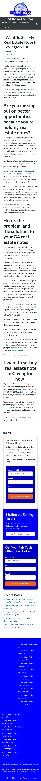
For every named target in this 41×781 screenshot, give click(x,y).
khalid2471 (10, 54)
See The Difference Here (20, 534)
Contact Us (5, 27)
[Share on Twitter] (9, 433)
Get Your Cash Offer (8, 23)
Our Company (23, 23)
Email (11, 487)
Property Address (15, 470)
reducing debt (17, 350)
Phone (10, 478)
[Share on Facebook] (5, 433)
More (38, 24)
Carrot (34, 778)
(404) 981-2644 (25, 19)
